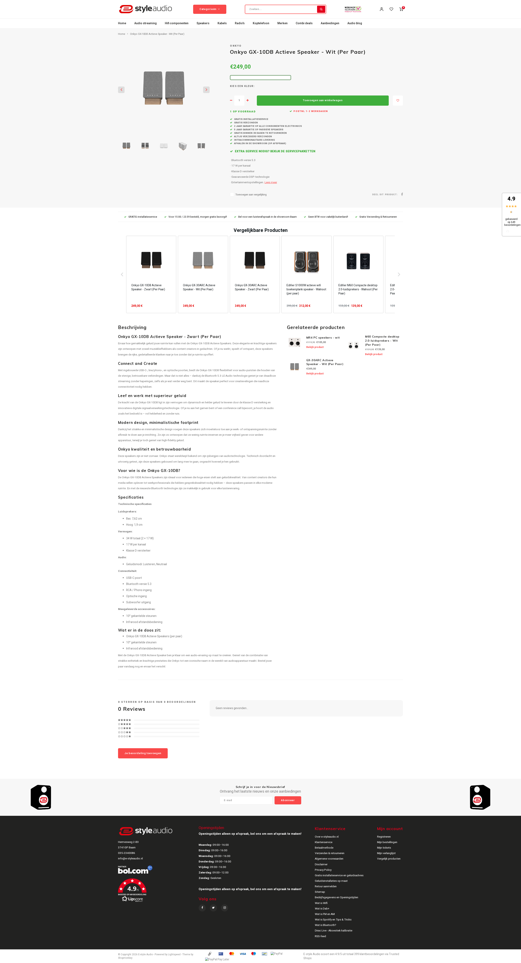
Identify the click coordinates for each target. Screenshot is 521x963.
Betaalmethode (324, 848)
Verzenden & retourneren (329, 853)
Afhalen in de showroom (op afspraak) (259, 143)
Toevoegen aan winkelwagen (323, 100)
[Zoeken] (321, 9)
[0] (401, 9)
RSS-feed (320, 936)
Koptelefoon (261, 23)
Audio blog (354, 23)
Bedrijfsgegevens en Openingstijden (336, 897)
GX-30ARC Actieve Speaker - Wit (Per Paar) (325, 362)
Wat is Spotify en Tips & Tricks (333, 920)
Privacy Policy (323, 870)
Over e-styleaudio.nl (327, 837)
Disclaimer (321, 864)
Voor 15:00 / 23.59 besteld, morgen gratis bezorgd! (198, 217)
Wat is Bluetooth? (325, 925)
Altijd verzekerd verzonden (252, 136)
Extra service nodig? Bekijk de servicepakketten (274, 151)
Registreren (384, 837)
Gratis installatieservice (250, 119)
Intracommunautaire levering (254, 140)
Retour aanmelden (326, 886)
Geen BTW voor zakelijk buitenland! (328, 217)
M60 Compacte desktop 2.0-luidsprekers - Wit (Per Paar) (382, 340)
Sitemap (320, 892)
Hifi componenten (176, 23)
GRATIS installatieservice (142, 217)
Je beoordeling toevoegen (142, 753)
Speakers (203, 23)
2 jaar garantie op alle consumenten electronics (267, 126)
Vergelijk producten (389, 859)
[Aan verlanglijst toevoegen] (398, 100)
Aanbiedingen (330, 23)
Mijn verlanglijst (386, 853)
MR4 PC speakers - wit (323, 337)
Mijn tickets (384, 848)
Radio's (240, 23)
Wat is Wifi (321, 903)
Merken (282, 23)
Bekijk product (315, 347)
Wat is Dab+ (322, 909)
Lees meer (271, 182)
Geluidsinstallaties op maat (331, 881)
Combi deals (304, 23)
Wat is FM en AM (325, 914)
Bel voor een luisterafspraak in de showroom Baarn (267, 217)
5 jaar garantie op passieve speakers (258, 129)
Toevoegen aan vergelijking (251, 194)
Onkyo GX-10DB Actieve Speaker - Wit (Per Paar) (157, 34)
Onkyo (236, 46)
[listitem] (151, 274)
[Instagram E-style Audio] (224, 907)
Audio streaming (145, 23)
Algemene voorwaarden (329, 859)
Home (122, 23)
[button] (122, 274)
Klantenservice (323, 842)
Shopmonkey (125, 958)
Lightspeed (174, 954)
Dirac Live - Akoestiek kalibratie (333, 931)
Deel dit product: (385, 194)
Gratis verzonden (245, 122)
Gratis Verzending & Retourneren (378, 217)
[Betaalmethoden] (209, 953)
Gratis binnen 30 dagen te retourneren (260, 133)
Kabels (222, 23)
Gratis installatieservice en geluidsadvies (339, 875)
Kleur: (249, 86)
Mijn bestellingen (387, 842)
